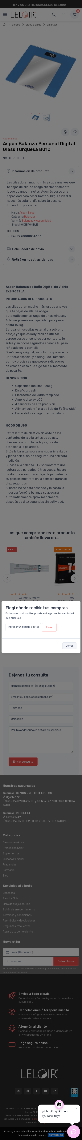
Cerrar (69, 645)
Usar (49, 627)
